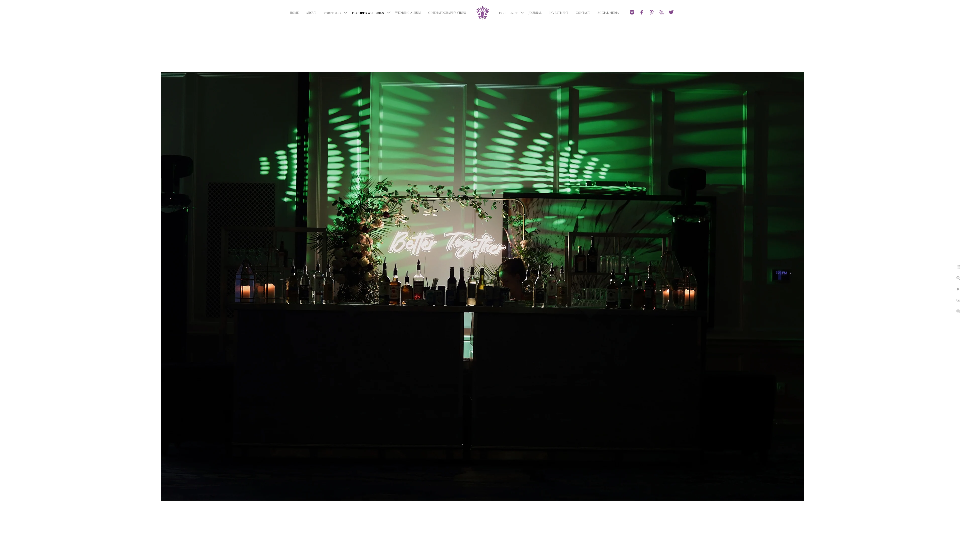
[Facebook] (642, 12)
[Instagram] (632, 12)
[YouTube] (661, 12)
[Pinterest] (651, 12)
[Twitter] (671, 12)
